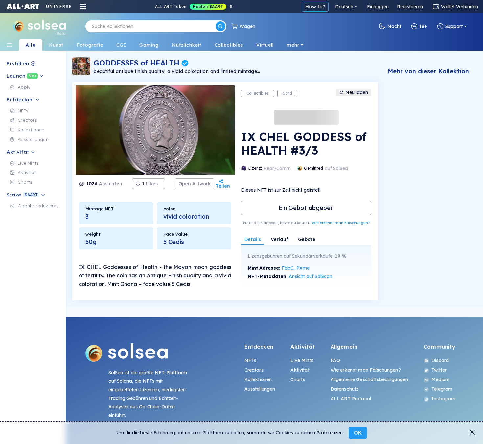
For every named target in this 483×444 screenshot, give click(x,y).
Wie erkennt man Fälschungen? (341, 223)
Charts (297, 379)
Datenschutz (345, 389)
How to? (315, 6)
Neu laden (356, 92)
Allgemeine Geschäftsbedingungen (369, 379)
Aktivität (299, 370)
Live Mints (301, 360)
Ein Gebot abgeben (306, 208)
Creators (254, 370)
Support (454, 26)
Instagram (443, 399)
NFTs (250, 360)
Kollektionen (258, 379)
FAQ (335, 360)
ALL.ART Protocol (351, 399)
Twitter (439, 370)
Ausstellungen (259, 389)
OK (358, 433)
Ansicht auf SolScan (310, 276)
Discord (440, 360)
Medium (440, 379)
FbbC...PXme (296, 268)
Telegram (441, 389)
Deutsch (344, 7)
